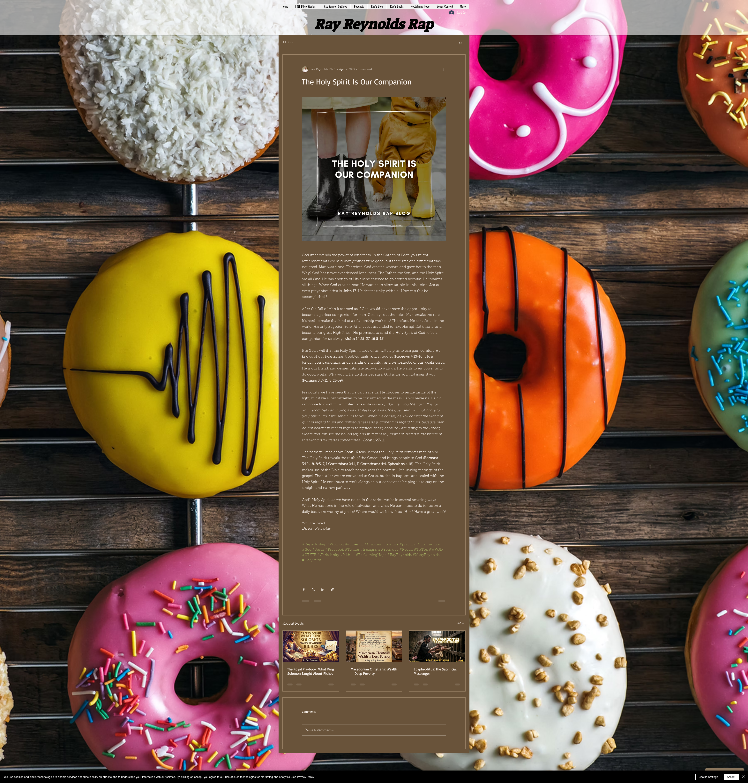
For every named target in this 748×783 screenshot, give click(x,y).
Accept (731, 777)
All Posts (287, 42)
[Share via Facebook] (304, 589)
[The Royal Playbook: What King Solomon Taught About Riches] (311, 646)
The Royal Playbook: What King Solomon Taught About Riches (310, 671)
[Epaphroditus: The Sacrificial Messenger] (437, 646)
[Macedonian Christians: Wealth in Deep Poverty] (374, 646)
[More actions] (443, 69)
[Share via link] (332, 589)
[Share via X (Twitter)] (313, 589)
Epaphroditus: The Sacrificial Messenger (435, 671)
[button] (460, 42)
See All (461, 623)
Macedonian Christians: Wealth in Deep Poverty (374, 671)
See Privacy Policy (302, 777)
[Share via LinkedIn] (323, 589)
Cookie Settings (708, 777)
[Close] (743, 777)
